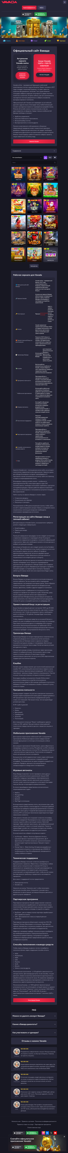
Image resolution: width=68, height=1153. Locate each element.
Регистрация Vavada (34, 1000)
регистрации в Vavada (44, 313)
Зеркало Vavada (34, 141)
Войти (41, 7)
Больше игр (34, 266)
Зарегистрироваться (29, 7)
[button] (2, 27)
